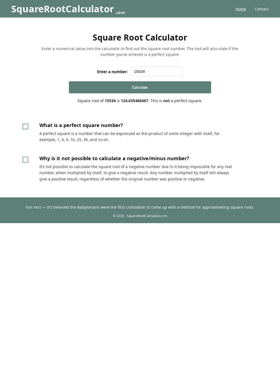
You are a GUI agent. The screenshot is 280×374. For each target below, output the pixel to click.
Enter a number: (112, 71)
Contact (262, 8)
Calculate (140, 87)
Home (240, 8)
